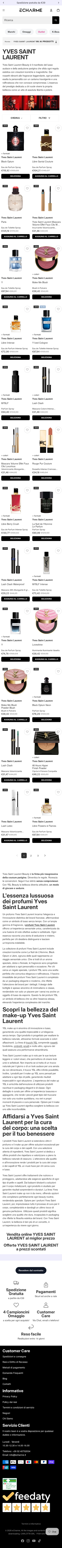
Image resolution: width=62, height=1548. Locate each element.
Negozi (6, 1413)
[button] (16, 118)
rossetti (53, 1042)
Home (7, 41)
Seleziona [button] (15, 176)
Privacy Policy (10, 1396)
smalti (26, 1046)
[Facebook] (22, 1541)
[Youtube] (34, 1541)
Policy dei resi (10, 1402)
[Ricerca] (55, 20)
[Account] (51, 10)
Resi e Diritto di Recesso (15, 1362)
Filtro (43, 118)
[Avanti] (44, 855)
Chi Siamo (8, 1418)
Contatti (7, 1384)
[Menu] (3, 10)
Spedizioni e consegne (14, 1356)
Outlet (41, 32)
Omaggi (26, 32)
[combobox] (30, 20)
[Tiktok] (39, 1541)
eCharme (16, 1530)
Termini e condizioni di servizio (18, 1407)
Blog (5, 1378)
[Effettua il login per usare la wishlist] (27, 128)
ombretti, (18, 1046)
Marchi (11, 32)
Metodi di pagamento (14, 1367)
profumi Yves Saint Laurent (40, 924)
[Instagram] (28, 1541)
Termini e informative (31, 1524)
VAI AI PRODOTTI (46, 41)
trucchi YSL (31, 1042)
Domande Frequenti (13, 1373)
